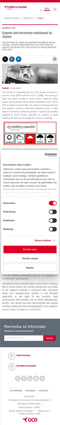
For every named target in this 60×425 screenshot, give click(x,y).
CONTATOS (43, 391)
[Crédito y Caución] (15, 7)
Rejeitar (30, 267)
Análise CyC (28, 18)
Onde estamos (23, 355)
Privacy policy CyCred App (21, 411)
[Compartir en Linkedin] (18, 59)
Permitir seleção (30, 258)
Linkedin (30, 378)
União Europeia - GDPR (29, 407)
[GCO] (30, 421)
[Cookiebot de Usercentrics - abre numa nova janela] (44, 155)
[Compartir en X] (5, 59)
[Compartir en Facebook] (12, 59)
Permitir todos (30, 249)
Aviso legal (29, 396)
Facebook (24, 378)
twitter (18, 378)
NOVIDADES (30, 391)
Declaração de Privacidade (29, 403)
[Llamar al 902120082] (41, 9)
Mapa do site (43, 411)
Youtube (36, 378)
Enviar (49, 338)
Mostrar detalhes (43, 240)
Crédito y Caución (11, 18)
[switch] (53, 212)
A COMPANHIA (16, 391)
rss (42, 378)
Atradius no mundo (26, 365)
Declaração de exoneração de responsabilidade (29, 400)
